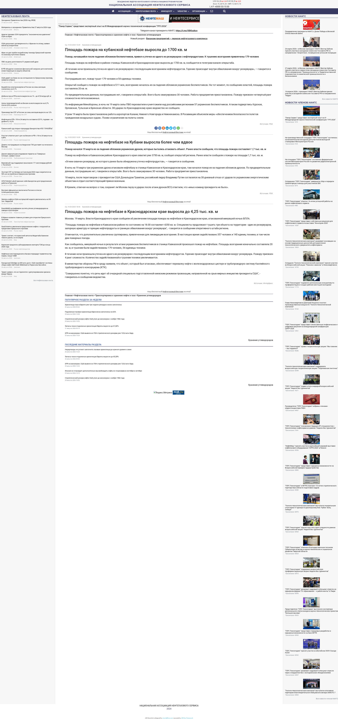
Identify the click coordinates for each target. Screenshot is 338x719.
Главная (68, 35)
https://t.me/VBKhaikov (187, 30)
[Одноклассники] (163, 128)
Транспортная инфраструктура (24, 82)
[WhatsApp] (178, 128)
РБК (271, 124)
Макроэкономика (20, 124)
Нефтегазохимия (19, 213)
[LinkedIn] (167, 128)
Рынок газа (18, 176)
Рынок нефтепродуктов (22, 107)
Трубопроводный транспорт (23, 158)
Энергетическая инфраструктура (25, 91)
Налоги (16, 73)
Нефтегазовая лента (83, 35)
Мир (15, 39)
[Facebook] (156, 128)
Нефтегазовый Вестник (173, 132)
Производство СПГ (20, 115)
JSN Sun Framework (187, 718)
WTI (229, 4)
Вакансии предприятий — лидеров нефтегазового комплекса (176, 38)
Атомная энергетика (21, 48)
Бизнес (16, 167)
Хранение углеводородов (149, 35)
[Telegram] (174, 128)
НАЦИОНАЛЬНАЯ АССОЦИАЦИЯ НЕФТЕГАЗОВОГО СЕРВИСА (169, 705)
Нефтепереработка (20, 131)
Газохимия (17, 149)
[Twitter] (170, 128)
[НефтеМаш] (169, 18)
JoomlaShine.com (167, 718)
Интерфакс (268, 283)
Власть (16, 22)
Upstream (17, 98)
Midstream (17, 57)
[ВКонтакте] (159, 128)
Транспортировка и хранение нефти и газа (115, 35)
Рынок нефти (18, 203)
